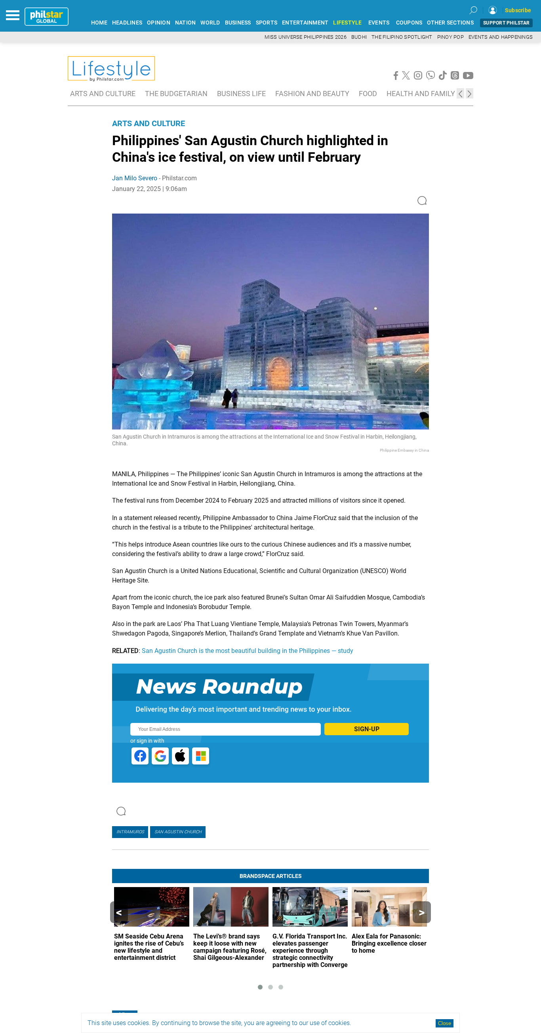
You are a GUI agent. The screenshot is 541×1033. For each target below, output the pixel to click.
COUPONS (409, 22)
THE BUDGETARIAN (176, 93)
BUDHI (359, 37)
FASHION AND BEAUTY (312, 93)
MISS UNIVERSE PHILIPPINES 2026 (306, 37)
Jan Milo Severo (134, 178)
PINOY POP (450, 37)
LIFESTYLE (347, 22)
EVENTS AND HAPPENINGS (501, 37)
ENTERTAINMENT (305, 22)
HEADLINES (127, 22)
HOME (99, 22)
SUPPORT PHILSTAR (506, 23)
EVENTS (379, 22)
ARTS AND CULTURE (102, 93)
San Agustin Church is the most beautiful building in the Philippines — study (247, 651)
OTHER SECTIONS (450, 22)
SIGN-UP (366, 729)
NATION (185, 22)
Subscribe (518, 10)
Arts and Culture (148, 123)
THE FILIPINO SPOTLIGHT (401, 37)
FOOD (368, 93)
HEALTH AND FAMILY (421, 93)
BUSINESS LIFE (241, 93)
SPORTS (267, 22)
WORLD (210, 22)
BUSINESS (238, 22)
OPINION (158, 22)
